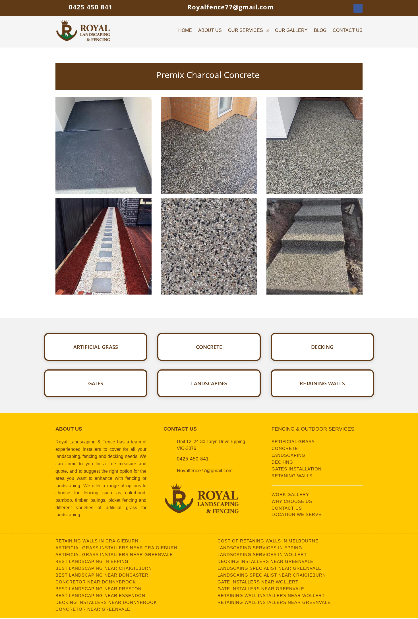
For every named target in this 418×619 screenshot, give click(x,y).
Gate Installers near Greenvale (261, 588)
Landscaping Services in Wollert (262, 554)
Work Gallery (290, 494)
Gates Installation (297, 468)
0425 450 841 (91, 7)
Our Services (245, 30)
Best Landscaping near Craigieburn (103, 568)
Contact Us (348, 30)
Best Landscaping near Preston (98, 588)
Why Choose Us (292, 501)
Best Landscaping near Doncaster (101, 575)
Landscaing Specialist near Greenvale (269, 568)
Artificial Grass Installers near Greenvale (114, 554)
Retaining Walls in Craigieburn (96, 540)
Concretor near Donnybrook (95, 581)
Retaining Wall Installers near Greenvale (274, 602)
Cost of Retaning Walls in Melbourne (268, 540)
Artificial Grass (293, 441)
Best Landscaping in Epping (92, 561)
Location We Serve (297, 514)
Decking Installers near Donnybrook (106, 602)
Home (185, 30)
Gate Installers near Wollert (258, 581)
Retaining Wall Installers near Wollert (271, 595)
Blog (320, 30)
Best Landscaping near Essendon (100, 595)
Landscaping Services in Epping (260, 547)
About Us (210, 30)
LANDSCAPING (288, 455)
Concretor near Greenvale (92, 609)
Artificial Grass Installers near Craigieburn (116, 547)
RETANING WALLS (292, 475)
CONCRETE (285, 448)
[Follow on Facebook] (358, 8)
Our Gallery (291, 30)
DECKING (282, 462)
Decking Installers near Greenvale (265, 561)
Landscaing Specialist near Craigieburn (272, 575)
